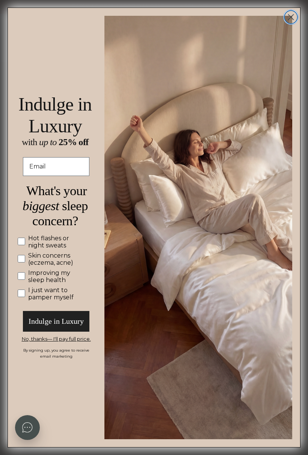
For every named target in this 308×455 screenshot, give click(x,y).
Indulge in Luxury (56, 321)
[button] (27, 427)
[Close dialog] (290, 17)
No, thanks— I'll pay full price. (56, 339)
